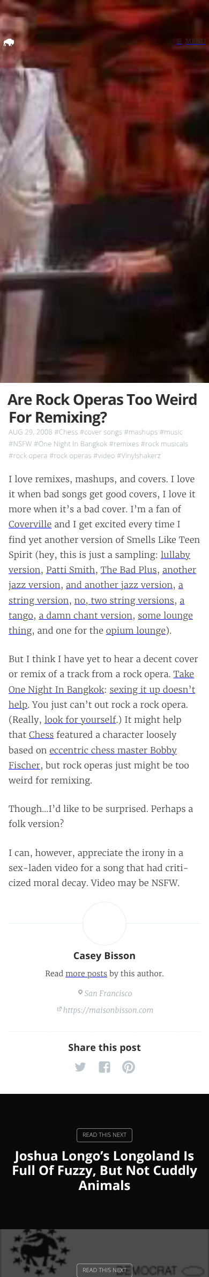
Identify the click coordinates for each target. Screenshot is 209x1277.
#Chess (66, 432)
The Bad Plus (129, 570)
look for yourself (80, 720)
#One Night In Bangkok (70, 443)
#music (171, 432)
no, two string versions (124, 601)
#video (104, 455)
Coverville (30, 524)
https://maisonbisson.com (108, 1010)
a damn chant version (85, 616)
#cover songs (101, 432)
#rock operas (70, 455)
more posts (86, 973)
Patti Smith (70, 570)
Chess (41, 735)
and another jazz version (119, 585)
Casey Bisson (104, 955)
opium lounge (136, 631)
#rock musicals (165, 443)
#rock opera (28, 455)
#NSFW (20, 443)
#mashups (141, 432)
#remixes (124, 443)
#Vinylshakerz (139, 455)
